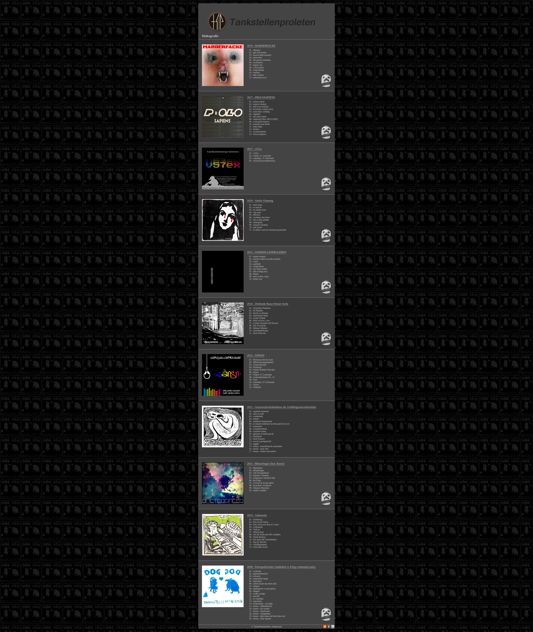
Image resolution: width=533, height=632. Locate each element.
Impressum (277, 626)
